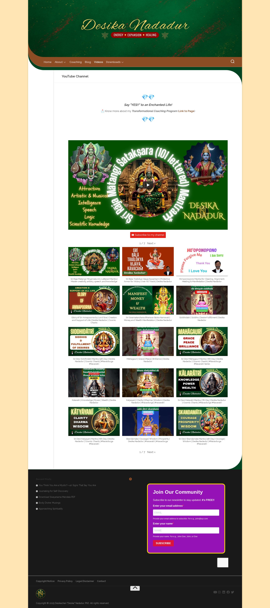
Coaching (76, 62)
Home (48, 62)
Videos (98, 62)
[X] (232, 592)
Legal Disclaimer (85, 581)
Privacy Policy (65, 581)
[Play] (148, 185)
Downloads (113, 62)
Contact (101, 581)
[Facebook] (228, 592)
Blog (88, 62)
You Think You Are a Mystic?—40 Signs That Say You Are (67, 485)
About (59, 62)
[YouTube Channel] (215, 592)
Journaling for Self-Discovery (53, 491)
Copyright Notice (45, 581)
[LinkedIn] (223, 592)
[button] (151, 243)
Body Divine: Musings (49, 503)
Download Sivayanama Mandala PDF (57, 497)
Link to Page (186, 111)
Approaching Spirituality (51, 508)
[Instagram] (219, 592)
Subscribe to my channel (149, 234)
